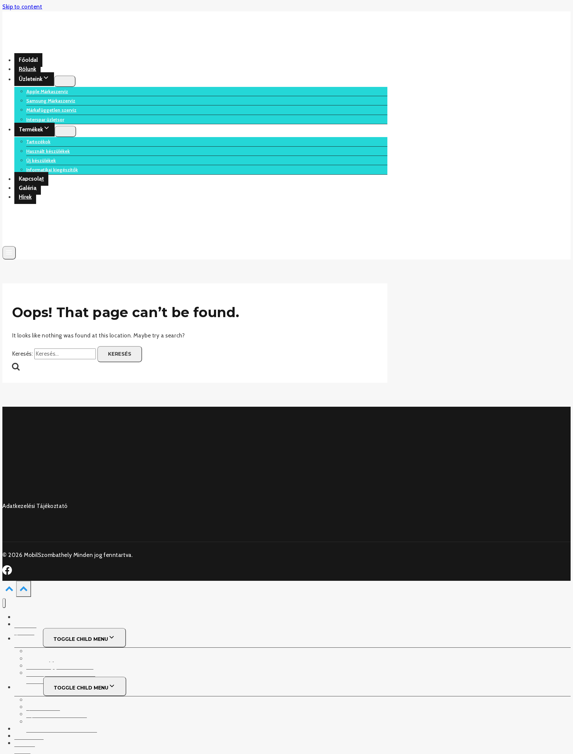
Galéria (27, 188)
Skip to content (22, 6)
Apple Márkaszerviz (47, 91)
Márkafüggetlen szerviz (51, 110)
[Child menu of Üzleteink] (65, 81)
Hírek (25, 197)
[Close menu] (4, 603)
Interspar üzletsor (45, 119)
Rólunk (27, 69)
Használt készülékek (48, 151)
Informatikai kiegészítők (52, 170)
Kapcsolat (31, 179)
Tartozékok (38, 142)
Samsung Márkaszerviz (50, 101)
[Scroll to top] (9, 590)
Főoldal (28, 60)
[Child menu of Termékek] (65, 131)
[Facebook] (7, 572)
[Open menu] (9, 252)
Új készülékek (41, 160)
